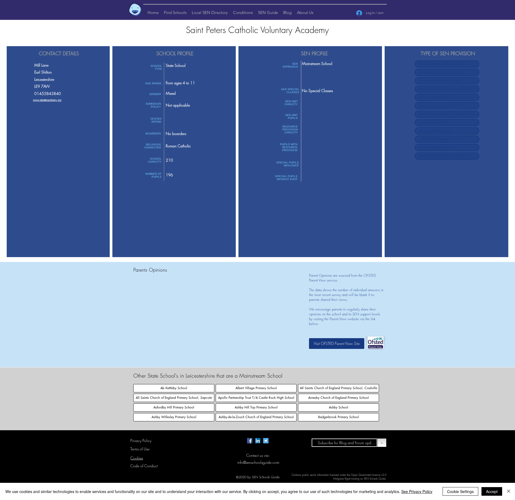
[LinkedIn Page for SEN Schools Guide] (257, 440)
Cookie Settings (460, 491)
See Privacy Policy (416, 491)
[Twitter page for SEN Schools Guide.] (265, 440)
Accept (492, 491)
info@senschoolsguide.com (258, 462)
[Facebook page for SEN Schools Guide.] (249, 440)
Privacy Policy (140, 440)
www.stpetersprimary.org (47, 100)
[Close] (508, 491)
